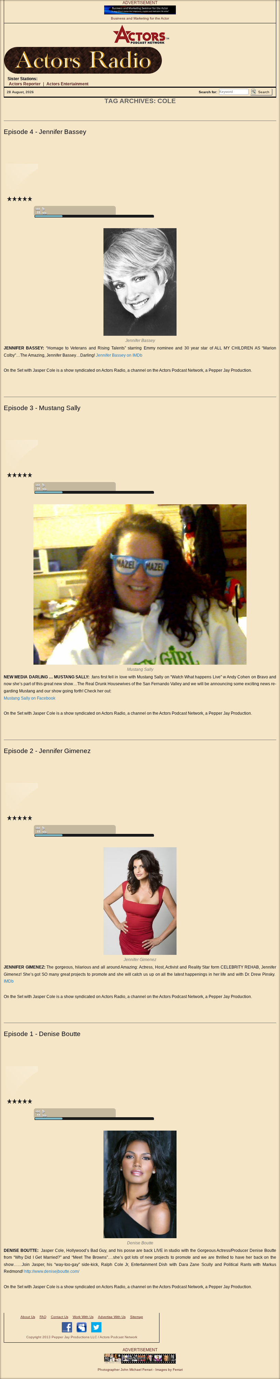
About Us (27, 1317)
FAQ (43, 1317)
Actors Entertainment (67, 84)
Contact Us (59, 1317)
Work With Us (83, 1317)
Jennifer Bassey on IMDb (119, 355)
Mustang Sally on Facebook (29, 698)
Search (263, 92)
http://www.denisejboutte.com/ (51, 1271)
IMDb (9, 981)
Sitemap (136, 1317)
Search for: (208, 92)
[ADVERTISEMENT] (140, 13)
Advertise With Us (112, 1317)
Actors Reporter (25, 84)
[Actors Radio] (83, 60)
